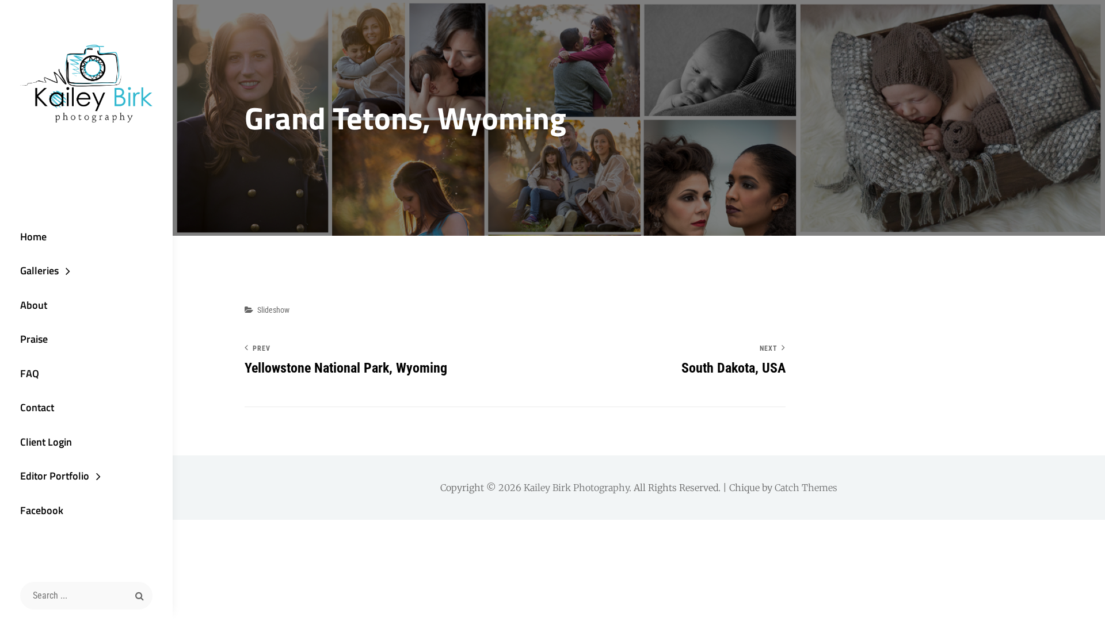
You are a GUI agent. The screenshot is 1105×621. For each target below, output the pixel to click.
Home (33, 236)
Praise (34, 339)
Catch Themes (806, 487)
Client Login (46, 442)
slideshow (273, 310)
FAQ (29, 373)
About (33, 305)
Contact (37, 407)
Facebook (41, 510)
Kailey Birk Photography (576, 487)
